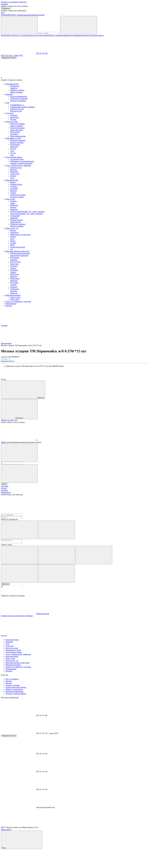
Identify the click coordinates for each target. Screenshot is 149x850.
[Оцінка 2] (56, 555)
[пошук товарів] (19, 25)
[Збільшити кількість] (19, 473)
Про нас (10, 35)
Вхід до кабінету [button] (12, 679)
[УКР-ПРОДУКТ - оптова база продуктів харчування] (11, 594)
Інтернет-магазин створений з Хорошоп (17, 616)
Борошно (9, 94)
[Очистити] (78, 25)
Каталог (4, 35)
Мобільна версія (42, 614)
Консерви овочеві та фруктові (17, 251)
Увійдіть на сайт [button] (7, 420)
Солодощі (9, 113)
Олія (7, 103)
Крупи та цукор (12, 122)
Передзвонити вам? (9, 58)
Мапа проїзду (6, 829)
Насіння (9, 306)
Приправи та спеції (13, 138)
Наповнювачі (11, 304)
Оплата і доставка (21, 35)
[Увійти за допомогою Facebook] (19, 530)
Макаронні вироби (13, 295)
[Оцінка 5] (56, 573)
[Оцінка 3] (93, 555)
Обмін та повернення (56, 35)
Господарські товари (14, 157)
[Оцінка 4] (19, 573)
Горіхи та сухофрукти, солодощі (18, 301)
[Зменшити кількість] (19, 452)
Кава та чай (10, 199)
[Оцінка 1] (19, 555)
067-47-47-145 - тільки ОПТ (12, 55)
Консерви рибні (12, 180)
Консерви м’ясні (12, 84)
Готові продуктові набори (38, 35)
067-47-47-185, (42, 53)
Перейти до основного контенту (14, 2)
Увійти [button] (3, 442)
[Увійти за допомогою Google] (56, 530)
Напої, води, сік (12, 228)
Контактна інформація (74, 35)
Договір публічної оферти (93, 35)
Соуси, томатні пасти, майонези (18, 165)
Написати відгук (7, 361)
